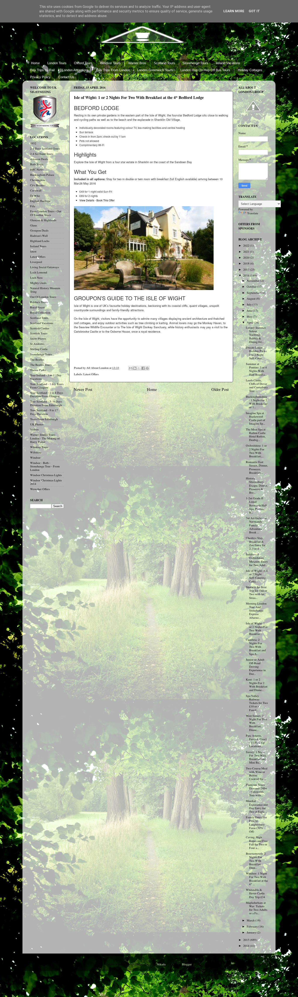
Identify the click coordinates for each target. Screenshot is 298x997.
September (253, 293)
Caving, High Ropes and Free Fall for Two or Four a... (257, 842)
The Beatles (37, 359)
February (253, 926)
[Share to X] (139, 368)
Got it (254, 11)
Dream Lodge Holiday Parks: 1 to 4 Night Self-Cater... (256, 353)
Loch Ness (36, 278)
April (250, 322)
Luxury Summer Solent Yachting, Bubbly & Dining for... (256, 335)
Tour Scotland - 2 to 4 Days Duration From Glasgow (46, 394)
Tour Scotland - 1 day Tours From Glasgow (46, 385)
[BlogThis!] (135, 368)
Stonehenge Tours (195, 63)
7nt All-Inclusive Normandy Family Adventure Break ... (256, 525)
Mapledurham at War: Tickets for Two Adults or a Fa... (256, 908)
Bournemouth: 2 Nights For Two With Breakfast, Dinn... (256, 861)
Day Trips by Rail (42, 70)
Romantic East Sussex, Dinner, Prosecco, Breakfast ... (257, 467)
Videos (34, 429)
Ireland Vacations (228, 63)
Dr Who (35, 196)
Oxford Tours (83, 63)
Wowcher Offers (40, 489)
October (252, 287)
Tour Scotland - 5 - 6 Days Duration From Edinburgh (46, 403)
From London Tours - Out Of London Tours (45, 213)
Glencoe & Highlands (43, 220)
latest (33, 251)
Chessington (37, 180)
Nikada (161, 964)
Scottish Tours (38, 333)
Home (35, 63)
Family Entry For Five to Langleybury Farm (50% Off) (256, 824)
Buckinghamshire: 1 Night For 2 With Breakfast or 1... (256, 402)
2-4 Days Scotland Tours (45, 148)
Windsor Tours (110, 63)
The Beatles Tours (40, 365)
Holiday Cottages (250, 70)
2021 (246, 252)
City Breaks (37, 185)
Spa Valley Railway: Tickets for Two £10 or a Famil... (257, 703)
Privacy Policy (40, 77)
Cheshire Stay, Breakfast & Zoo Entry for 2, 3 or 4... (255, 543)
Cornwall (35, 190)
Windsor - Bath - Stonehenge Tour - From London (45, 466)
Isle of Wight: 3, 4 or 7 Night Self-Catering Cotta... (257, 576)
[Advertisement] (150, 352)
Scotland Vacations (41, 323)
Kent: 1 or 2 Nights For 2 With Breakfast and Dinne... (256, 684)
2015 (246, 940)
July (249, 304)
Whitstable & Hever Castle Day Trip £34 (255, 893)
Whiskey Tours (39, 447)
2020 (246, 257)
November (253, 281)
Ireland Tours (38, 246)
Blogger (187, 964)
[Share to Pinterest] (147, 368)
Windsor (35, 458)
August (251, 299)
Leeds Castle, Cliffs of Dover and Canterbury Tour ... (257, 385)
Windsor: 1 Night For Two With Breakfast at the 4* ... (257, 878)
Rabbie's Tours (39, 302)
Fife (32, 206)
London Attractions (75, 70)
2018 (246, 263)
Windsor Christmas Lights (46, 475)
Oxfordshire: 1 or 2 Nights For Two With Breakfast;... (256, 451)
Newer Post (83, 389)
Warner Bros (137, 63)
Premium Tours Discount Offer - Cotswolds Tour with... (256, 790)
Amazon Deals (39, 159)
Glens (33, 225)
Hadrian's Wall (39, 236)
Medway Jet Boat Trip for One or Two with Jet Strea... (256, 592)
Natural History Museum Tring (45, 290)
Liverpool (36, 262)
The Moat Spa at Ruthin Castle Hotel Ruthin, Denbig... (255, 434)
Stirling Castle (39, 349)
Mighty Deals (38, 283)
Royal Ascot (37, 307)
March (251, 920)
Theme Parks (38, 370)
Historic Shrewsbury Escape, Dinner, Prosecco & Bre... (257, 485)
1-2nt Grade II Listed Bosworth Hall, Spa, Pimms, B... (256, 505)
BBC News (36, 169)
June (250, 311)
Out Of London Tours (43, 297)
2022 (246, 245)
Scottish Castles (39, 328)
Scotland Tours (164, 63)
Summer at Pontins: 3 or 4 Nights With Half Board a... (256, 369)
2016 (246, 275)
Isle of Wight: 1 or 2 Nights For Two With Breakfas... (257, 628)
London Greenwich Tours (155, 70)
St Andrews (37, 344)
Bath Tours (36, 164)
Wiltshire (35, 452)
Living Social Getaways (44, 267)
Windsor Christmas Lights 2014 (46, 482)
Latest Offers (91, 374)
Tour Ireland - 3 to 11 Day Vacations (46, 377)
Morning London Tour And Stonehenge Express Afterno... (256, 610)
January (252, 932)
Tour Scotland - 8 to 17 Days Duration (44, 412)
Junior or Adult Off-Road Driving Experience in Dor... (256, 667)
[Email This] (130, 368)
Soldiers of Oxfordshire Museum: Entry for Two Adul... (257, 559)
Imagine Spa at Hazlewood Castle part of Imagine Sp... (255, 418)
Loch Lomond (38, 272)
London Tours (57, 63)
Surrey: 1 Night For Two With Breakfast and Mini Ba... (256, 757)
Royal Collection (40, 312)
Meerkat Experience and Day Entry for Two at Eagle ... (257, 806)
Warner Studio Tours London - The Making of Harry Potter (45, 438)
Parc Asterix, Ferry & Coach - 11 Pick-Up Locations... (256, 741)
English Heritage (40, 201)
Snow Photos (38, 338)
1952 (33, 143)
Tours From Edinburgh (44, 419)
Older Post (220, 389)
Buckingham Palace (42, 175)
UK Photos (36, 424)
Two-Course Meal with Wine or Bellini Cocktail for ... (256, 773)
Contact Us (66, 77)
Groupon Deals (39, 230)
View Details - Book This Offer (97, 200)
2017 (246, 269)
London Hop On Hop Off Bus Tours (205, 70)
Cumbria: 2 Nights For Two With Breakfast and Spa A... (256, 647)
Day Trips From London (113, 70)
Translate (252, 213)
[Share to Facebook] (143, 368)
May (250, 316)
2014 (246, 946)
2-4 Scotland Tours (41, 154)
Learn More (233, 11)
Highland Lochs (39, 241)
